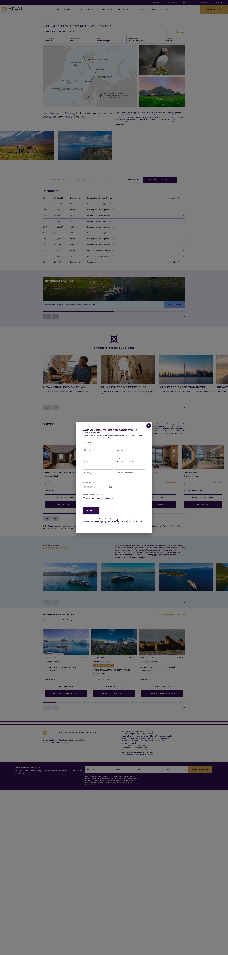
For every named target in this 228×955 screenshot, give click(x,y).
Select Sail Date (89, 482)
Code (118, 458)
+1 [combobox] (118, 461)
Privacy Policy (120, 525)
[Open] (110, 472)
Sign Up (91, 511)
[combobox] (96, 473)
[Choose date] (110, 487)
